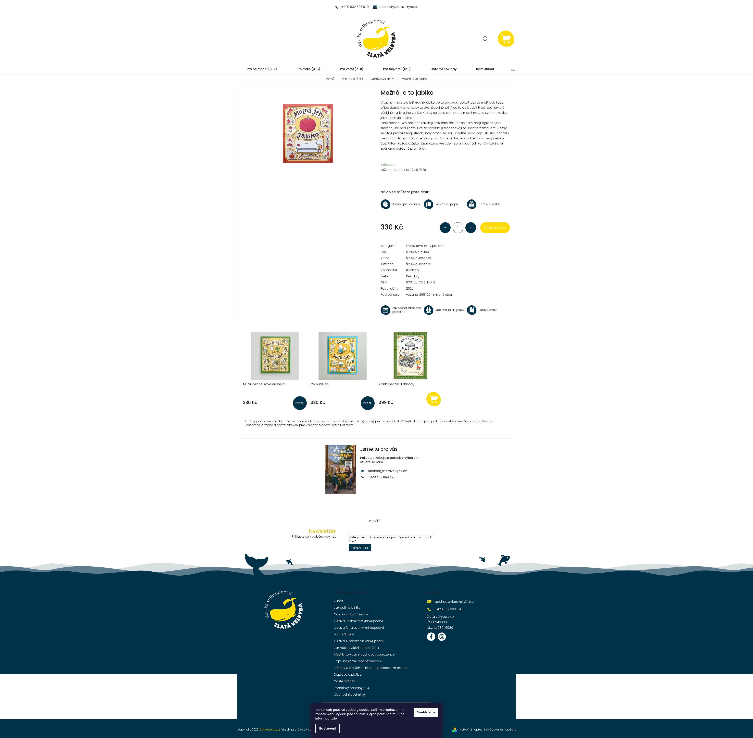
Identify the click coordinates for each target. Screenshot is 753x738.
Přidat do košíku (495, 228)
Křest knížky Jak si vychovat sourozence (364, 654)
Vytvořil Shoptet (471, 730)
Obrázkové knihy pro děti (425, 246)
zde (334, 718)
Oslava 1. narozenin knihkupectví (358, 621)
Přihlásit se (360, 548)
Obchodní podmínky (350, 694)
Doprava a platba (348, 674)
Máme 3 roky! (344, 634)
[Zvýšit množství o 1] (470, 227)
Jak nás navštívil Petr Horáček (356, 647)
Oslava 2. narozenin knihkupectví (359, 627)
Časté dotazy (344, 681)
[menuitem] (262, 69)
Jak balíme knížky (347, 607)
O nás (338, 601)
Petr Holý (412, 276)
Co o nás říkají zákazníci (352, 614)
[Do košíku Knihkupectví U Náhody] (433, 398)
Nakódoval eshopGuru (500, 730)
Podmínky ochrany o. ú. (352, 688)
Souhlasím (426, 712)
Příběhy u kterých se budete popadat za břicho (370, 668)
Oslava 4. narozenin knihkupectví (359, 641)
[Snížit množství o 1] (445, 227)
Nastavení (327, 728)
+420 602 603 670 (381, 477)
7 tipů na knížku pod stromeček (357, 661)
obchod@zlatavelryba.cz (387, 471)
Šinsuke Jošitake (418, 258)
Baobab (412, 270)
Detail (299, 403)
